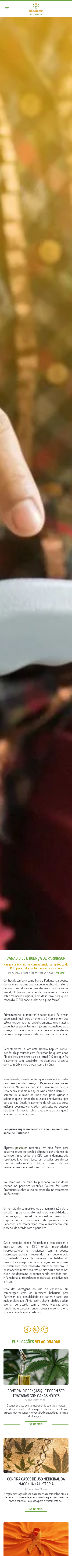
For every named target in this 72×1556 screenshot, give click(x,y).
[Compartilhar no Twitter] (44, 1329)
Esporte (60, 973)
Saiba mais (36, 1424)
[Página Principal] (36, 9)
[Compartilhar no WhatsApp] (36, 1329)
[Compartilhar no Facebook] (27, 1329)
